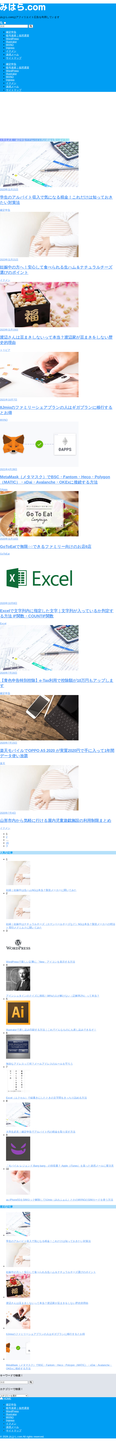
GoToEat (5, 553)
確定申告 (11, 32)
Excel (3, 623)
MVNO (10, 44)
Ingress (10, 47)
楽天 (2, 763)
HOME (7, 1398)
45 (7, 843)
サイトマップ (13, 58)
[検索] (31, 26)
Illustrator (11, 41)
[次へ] (7, 846)
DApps (4, 489)
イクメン (11, 51)
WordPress (12, 38)
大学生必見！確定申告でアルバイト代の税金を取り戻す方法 (34, 140)
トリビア (5, 350)
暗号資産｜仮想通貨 (17, 35)
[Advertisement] (58, 115)
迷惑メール (12, 54)
